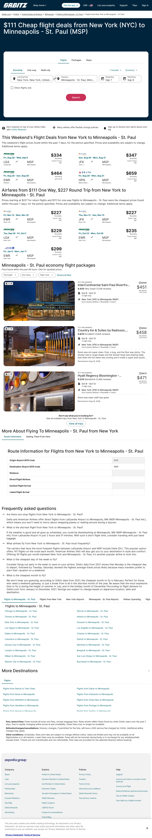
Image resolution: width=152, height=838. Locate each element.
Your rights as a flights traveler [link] (128, 800)
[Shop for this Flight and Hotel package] (112, 301)
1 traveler (114, 70)
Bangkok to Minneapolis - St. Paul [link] (93, 650)
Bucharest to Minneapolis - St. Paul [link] (94, 661)
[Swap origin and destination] (55, 79)
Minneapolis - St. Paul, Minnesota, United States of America (79, 79)
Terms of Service (32, 835)
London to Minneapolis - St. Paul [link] (20, 650)
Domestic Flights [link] (49, 789)
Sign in (145, 5)
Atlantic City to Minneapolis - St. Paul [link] (23, 661)
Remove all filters (64, 275)
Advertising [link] (9, 812)
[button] (76, 671)
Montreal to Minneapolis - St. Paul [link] (93, 644)
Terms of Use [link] (84, 784)
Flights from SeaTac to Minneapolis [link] (94, 711)
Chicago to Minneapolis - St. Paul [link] (21, 611)
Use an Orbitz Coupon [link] (125, 796)
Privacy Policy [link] (85, 774)
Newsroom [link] (9, 793)
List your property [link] (12, 784)
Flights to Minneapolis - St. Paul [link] (69, 14)
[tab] (63, 60)
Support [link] (119, 774)
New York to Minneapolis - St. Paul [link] (21, 622)
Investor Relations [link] (12, 798)
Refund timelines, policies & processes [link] (132, 791)
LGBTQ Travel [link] (48, 807)
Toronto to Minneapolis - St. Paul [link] (20, 616)
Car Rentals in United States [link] (53, 784)
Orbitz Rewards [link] (11, 807)
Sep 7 (109, 79)
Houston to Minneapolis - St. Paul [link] (93, 622)
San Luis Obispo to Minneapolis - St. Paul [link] (97, 656)
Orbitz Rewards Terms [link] (88, 793)
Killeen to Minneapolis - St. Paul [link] (20, 656)
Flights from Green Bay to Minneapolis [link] (95, 700)
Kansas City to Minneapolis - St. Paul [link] (22, 644)
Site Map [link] (8, 803)
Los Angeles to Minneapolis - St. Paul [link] (95, 628)
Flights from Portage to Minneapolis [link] (94, 705)
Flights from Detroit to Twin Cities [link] (19, 688)
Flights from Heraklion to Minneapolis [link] (21, 705)
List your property (106, 5)
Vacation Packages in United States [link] (57, 793)
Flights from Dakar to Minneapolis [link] (93, 688)
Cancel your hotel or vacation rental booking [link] (131, 780)
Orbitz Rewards (18, 129)
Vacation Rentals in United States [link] (55, 779)
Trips (134, 5)
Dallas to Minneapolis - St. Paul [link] (20, 633)
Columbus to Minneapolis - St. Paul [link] (21, 639)
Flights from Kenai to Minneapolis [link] (19, 694)
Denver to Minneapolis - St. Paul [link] (92, 611)
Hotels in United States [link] (51, 774)
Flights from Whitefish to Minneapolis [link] (20, 700)
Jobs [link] (7, 779)
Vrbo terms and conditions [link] (89, 789)
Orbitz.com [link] (6, 14)
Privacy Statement (14, 835)
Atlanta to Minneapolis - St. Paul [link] (92, 616)
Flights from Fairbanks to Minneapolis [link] (95, 694)
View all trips (76, 423)
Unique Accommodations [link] (52, 812)
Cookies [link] (82, 779)
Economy (130, 70)
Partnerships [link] (10, 789)
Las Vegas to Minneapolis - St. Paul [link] (22, 628)
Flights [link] (16, 14)
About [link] (7, 774)
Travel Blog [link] (46, 817)
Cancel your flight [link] (123, 786)
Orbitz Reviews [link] (48, 798)
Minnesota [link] (49, 14)
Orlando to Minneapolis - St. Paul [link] (93, 633)
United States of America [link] (32, 14)
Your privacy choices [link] (87, 798)
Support (124, 5)
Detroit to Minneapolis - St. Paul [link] (92, 639)
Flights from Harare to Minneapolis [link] (19, 711)
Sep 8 (131, 79)
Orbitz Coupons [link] (48, 803)
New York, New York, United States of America (35, 79)
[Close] (147, 828)
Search (76, 97)
